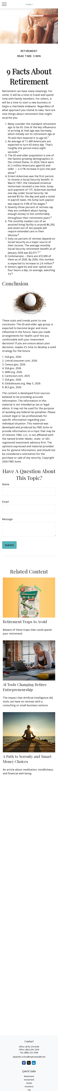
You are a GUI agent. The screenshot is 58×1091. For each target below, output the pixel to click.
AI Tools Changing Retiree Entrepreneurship (25, 687)
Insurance (29, 1086)
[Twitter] (29, 1063)
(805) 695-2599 (32, 1049)
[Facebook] (24, 1063)
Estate (29, 1083)
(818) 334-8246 (32, 1046)
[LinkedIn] (34, 1063)
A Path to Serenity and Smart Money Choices (27, 759)
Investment (29, 1079)
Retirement (29, 1076)
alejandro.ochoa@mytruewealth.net (29, 1056)
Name (5, 484)
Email (5, 501)
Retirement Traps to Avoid (25, 621)
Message (7, 519)
